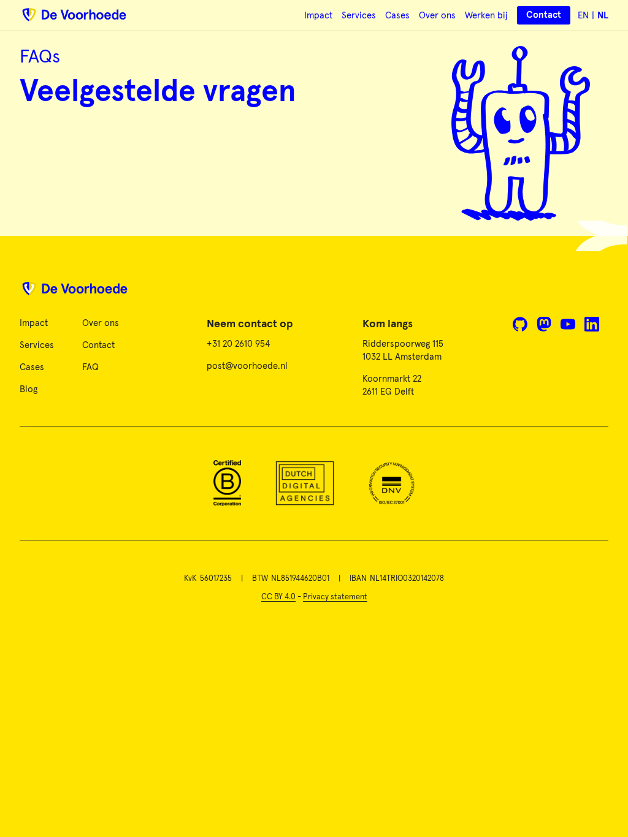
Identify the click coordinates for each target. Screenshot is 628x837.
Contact (98, 345)
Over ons (437, 15)
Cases (397, 15)
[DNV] (392, 483)
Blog (28, 389)
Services (359, 15)
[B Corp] (227, 483)
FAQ (90, 367)
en (583, 15)
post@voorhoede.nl (247, 366)
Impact (318, 15)
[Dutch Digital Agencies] (305, 483)
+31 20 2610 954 (238, 344)
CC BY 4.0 (278, 597)
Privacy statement (335, 597)
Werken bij (486, 15)
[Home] (314, 293)
